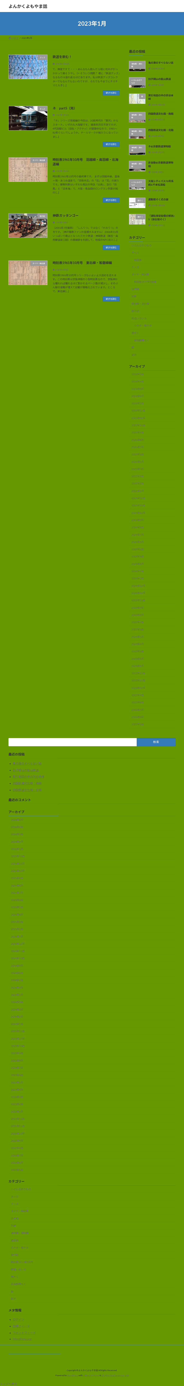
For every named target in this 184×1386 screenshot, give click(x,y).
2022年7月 (138, 709)
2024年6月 (138, 541)
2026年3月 (138, 388)
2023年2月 (138, 658)
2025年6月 (138, 454)
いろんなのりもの (142, 245)
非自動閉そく (141, 340)
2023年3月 (138, 651)
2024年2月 (138, 571)
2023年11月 (138, 593)
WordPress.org (22, 1339)
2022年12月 (138, 673)
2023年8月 (138, 614)
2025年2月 (138, 483)
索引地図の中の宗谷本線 (28, 776)
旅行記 (135, 310)
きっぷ (135, 252)
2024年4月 (138, 556)
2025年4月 (138, 468)
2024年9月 (138, 520)
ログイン (18, 1319)
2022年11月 (138, 680)
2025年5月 (138, 461)
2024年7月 (138, 534)
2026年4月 (138, 381)
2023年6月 (138, 629)
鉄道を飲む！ (62, 57)
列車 (134, 296)
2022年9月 (138, 695)
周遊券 (138, 259)
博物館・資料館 (140, 303)
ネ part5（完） (65, 108)
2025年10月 (138, 425)
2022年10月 (138, 687)
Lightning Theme (91, 1375)
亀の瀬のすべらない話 (160, 62)
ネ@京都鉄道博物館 (159, 146)
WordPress (72, 1375)
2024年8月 (138, 527)
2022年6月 (138, 717)
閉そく (135, 332)
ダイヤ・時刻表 (140, 274)
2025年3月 (138, 476)
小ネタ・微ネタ (143, 325)
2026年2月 (138, 395)
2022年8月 (138, 702)
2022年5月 (138, 724)
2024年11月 (138, 505)
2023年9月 (138, 607)
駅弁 (134, 354)
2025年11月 (138, 417)
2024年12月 (138, 498)
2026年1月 (138, 403)
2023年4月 (138, 644)
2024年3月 (138, 563)
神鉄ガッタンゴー (66, 215)
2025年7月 (138, 447)
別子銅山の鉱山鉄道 (159, 79)
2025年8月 (138, 439)
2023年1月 (138, 665)
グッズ (135, 267)
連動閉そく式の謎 (158, 199)
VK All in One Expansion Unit (115, 1375)
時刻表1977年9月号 (145, 281)
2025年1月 (138, 490)
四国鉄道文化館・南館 (160, 113)
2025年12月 (138, 410)
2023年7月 (138, 622)
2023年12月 (138, 585)
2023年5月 (138, 636)
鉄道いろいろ (139, 318)
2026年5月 (138, 374)
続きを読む (111, 92)
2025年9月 (138, 432)
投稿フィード (21, 1326)
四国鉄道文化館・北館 (160, 130)
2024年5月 (138, 549)
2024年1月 (138, 578)
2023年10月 (138, 600)
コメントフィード (24, 1332)
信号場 (135, 289)
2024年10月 (138, 512)
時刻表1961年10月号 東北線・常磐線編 (82, 263)
